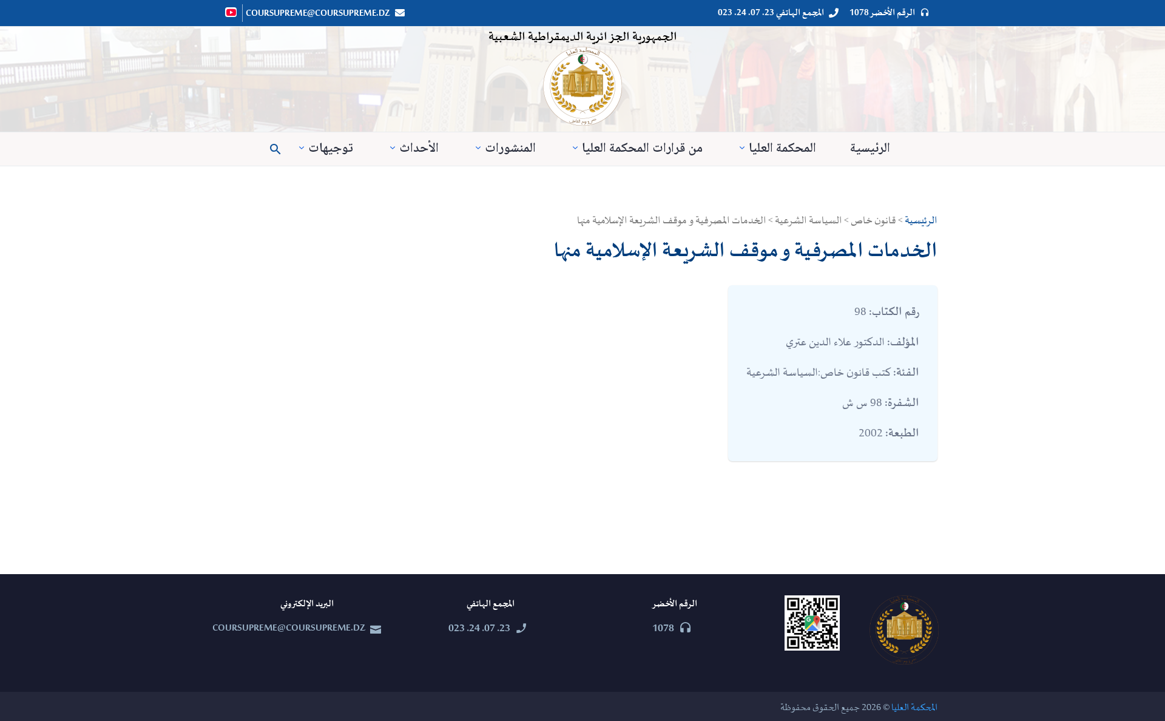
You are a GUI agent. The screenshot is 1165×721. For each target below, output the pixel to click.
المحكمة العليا (782, 149)
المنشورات (510, 149)
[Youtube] (232, 12)
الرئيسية (870, 149)
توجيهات (330, 149)
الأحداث (419, 149)
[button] (275, 149)
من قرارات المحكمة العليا (642, 149)
